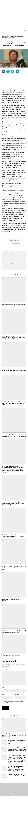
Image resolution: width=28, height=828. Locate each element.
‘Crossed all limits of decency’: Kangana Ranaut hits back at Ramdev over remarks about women (14, 735)
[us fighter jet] (14, 487)
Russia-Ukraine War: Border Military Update (12, 600)
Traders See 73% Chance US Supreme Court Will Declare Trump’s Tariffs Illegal (14, 435)
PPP (24, 243)
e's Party (10, 237)
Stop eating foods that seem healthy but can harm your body (16, 742)
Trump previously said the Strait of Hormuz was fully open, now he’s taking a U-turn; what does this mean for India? (14, 370)
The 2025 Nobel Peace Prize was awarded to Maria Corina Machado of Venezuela (14, 535)
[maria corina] (14, 520)
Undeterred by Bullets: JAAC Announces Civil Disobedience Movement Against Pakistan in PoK (17, 750)
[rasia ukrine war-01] (14, 584)
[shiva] (4, 776)
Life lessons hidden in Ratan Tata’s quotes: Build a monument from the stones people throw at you (16, 768)
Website (17, 694)
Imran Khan (10, 240)
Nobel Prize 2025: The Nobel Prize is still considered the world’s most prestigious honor (14, 568)
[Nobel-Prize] (14, 551)
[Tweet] (8, 71)
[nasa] (14, 644)
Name (3, 687)
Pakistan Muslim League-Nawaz (14, 243)
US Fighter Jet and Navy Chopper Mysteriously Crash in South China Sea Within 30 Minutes (13, 503)
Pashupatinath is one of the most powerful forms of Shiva (17, 775)
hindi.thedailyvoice (19, 237)
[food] (4, 742)
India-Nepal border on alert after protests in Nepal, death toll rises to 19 (14, 631)
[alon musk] (14, 290)
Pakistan (17, 240)
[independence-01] (4, 757)
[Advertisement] (14, 14)
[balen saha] (14, 387)
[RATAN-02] (4, 768)
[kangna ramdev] (14, 725)
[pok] (4, 749)
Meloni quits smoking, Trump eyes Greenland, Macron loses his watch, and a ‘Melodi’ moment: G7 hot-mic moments (14, 337)
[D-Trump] (14, 420)
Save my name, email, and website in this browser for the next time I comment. (12, 702)
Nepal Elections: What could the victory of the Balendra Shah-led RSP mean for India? (13, 403)
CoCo (13, 263)
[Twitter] (14, 787)
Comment (4, 669)
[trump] (14, 354)
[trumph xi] (14, 451)
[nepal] (14, 616)
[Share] (3, 71)
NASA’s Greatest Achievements (11, 655)
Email (3, 694)
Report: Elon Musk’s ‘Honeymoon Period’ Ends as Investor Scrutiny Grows (13, 305)
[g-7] (14, 321)
